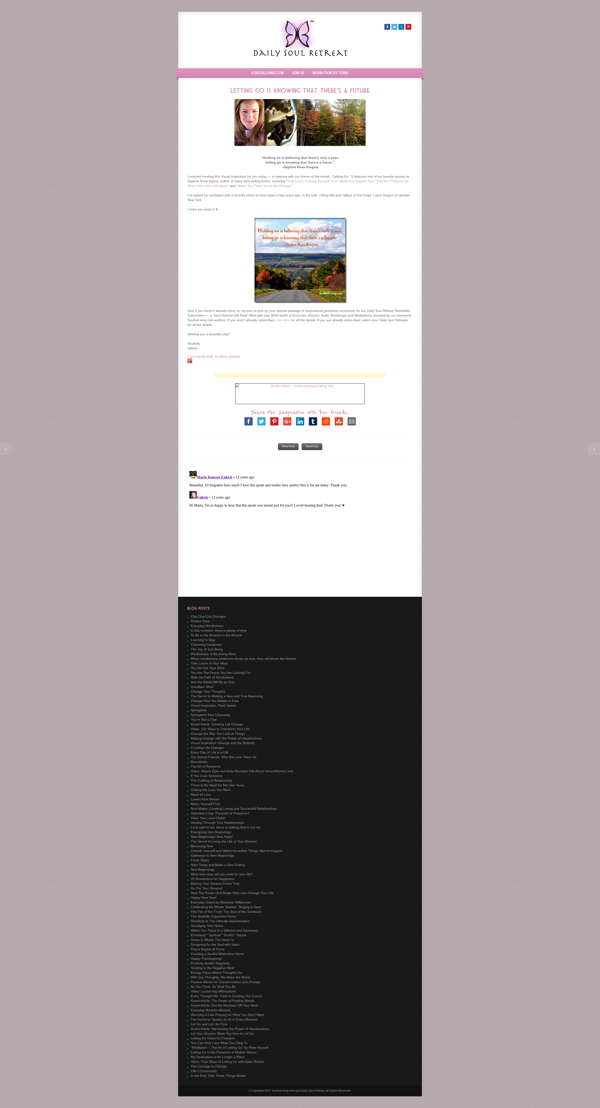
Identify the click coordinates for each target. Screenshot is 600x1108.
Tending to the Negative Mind (212, 968)
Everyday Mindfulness (207, 626)
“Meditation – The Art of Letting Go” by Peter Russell (229, 1047)
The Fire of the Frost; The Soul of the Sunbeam (226, 912)
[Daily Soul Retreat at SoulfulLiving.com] (300, 55)
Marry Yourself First (205, 804)
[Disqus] (300, 527)
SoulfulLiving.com (267, 73)
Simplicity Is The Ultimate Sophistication (220, 921)
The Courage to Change (209, 1066)
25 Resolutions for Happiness (212, 879)
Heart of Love (201, 794)
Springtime (199, 710)
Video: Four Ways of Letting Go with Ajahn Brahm (227, 1061)
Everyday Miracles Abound (210, 1010)
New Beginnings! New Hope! (212, 837)
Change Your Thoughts (208, 691)
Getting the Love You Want (210, 790)
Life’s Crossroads (204, 1071)
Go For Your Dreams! (207, 888)
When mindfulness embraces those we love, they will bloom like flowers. (244, 658)
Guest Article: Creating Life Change (217, 724)
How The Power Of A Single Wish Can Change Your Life (232, 893)
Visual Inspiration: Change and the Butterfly (223, 743)
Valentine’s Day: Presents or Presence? (220, 813)
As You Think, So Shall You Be (213, 987)
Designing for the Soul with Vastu (215, 944)
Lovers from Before (205, 799)
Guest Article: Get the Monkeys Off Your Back (224, 1005)
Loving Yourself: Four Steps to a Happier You (340, 181)
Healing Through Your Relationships (217, 822)
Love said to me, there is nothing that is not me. (226, 827)
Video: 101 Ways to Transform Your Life (220, 729)
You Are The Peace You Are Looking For (221, 673)
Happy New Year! (204, 897)
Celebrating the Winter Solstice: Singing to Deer (226, 907)
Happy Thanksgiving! (206, 958)
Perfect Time (200, 621)
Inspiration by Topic (331, 73)
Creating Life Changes (207, 748)
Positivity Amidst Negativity (210, 963)
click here (283, 320)
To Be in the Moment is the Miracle (216, 635)
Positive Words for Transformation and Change (225, 982)
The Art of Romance (206, 766)
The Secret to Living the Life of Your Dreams (224, 841)
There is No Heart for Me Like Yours (217, 785)
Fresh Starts (200, 860)
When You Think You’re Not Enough (264, 186)
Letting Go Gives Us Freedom (213, 1038)
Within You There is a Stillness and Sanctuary (224, 930)
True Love (294, 181)
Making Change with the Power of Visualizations (226, 738)
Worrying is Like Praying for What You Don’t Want (227, 1015)
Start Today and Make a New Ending (218, 865)
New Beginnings (203, 869)
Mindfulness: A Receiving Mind (213, 654)
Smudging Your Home (207, 926)
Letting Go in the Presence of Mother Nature (224, 1052)
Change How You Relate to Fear (215, 701)
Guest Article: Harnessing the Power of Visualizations (230, 1029)
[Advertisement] (300, 375)
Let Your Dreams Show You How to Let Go (222, 1033)
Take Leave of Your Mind (209, 663)
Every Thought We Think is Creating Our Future (226, 996)
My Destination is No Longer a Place (218, 1057)
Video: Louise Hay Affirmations (213, 991)
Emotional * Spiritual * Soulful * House (218, 935)
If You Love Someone (207, 776)
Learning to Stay (203, 640)
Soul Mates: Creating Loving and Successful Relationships (234, 808)
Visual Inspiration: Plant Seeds (213, 705)
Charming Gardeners (206, 644)
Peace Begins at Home (208, 949)
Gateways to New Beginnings (212, 855)
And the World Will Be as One (213, 682)
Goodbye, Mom (202, 687)
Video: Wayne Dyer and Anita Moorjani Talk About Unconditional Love (242, 771)
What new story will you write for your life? (222, 874)
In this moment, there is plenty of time (219, 630)
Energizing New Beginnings (211, 832)
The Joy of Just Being (207, 649)
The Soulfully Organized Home (213, 916)
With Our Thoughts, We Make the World (220, 977)
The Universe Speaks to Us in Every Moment (224, 1019)
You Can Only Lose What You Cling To (219, 1043)
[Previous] (6, 449)
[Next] (594, 449)
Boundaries (199, 762)
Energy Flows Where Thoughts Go (216, 972)
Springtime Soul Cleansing (210, 715)
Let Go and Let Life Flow (209, 1024)
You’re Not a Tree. (204, 719)
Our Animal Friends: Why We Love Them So (223, 757)
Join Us (298, 73)
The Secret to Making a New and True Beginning (227, 696)
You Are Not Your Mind (207, 668)
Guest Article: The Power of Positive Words (222, 1001)
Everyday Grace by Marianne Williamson (221, 902)
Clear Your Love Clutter (208, 818)
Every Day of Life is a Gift (209, 752)
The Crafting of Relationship (211, 780)
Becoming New (202, 846)
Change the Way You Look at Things (218, 733)
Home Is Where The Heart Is (212, 940)
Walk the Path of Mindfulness (212, 677)
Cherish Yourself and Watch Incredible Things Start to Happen (237, 851)
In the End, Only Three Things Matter (218, 1076)
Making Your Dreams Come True (215, 883)
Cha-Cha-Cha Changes (208, 616)
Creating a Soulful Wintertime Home (217, 954)
